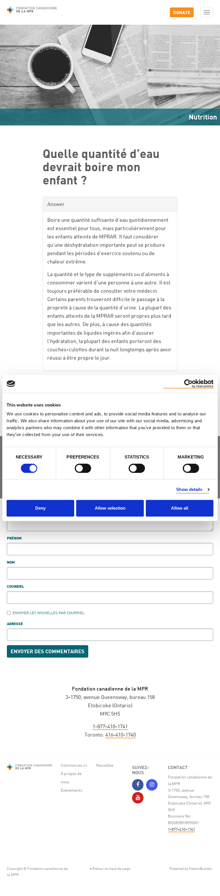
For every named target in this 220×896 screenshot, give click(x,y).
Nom (11, 562)
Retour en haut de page (111, 868)
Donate (181, 12)
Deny (40, 508)
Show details (189, 489)
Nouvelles (104, 765)
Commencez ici (74, 765)
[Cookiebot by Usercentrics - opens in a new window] (188, 383)
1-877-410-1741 (110, 726)
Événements (71, 790)
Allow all (179, 508)
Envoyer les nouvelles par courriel (49, 612)
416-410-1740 (120, 734)
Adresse (15, 624)
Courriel (15, 586)
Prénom (14, 538)
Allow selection (110, 508)
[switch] (83, 468)
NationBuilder (200, 868)
